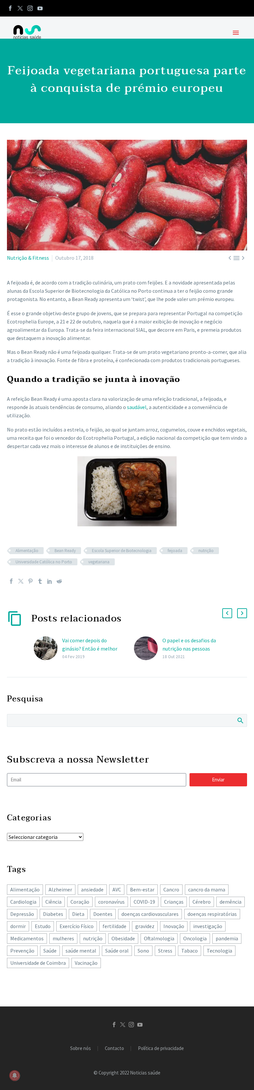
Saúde (50, 950)
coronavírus (111, 901)
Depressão (22, 914)
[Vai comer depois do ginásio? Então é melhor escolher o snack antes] (48, 648)
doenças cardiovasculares (150, 914)
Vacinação (86, 962)
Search (240, 720)
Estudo (43, 926)
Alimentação (27, 550)
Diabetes (53, 914)
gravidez (144, 926)
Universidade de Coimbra (38, 962)
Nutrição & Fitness (28, 257)
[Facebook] (10, 8)
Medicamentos (27, 938)
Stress (165, 950)
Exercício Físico (77, 926)
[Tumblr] (40, 581)
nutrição (206, 550)
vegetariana (98, 562)
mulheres (63, 938)
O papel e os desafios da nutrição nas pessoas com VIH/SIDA (189, 648)
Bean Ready (65, 550)
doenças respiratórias (212, 914)
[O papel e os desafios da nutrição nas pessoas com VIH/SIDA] (148, 648)
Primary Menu (236, 33)
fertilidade (114, 926)
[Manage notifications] (14, 1075)
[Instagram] (30, 8)
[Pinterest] (30, 581)
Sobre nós (80, 1048)
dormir (18, 926)
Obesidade (123, 938)
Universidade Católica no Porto (44, 562)
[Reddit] (59, 581)
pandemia (227, 938)
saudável (137, 407)
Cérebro (201, 901)
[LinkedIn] (49, 581)
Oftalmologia (159, 938)
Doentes (102, 914)
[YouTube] (40, 8)
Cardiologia (23, 901)
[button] (227, 613)
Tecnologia (219, 950)
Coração (79, 901)
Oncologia (195, 938)
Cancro (171, 889)
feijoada (175, 550)
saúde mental (80, 950)
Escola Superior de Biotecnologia (121, 550)
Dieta (78, 914)
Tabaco (189, 950)
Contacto (114, 1048)
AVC (116, 889)
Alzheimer (60, 889)
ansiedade (92, 889)
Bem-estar (142, 889)
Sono (143, 950)
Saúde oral (117, 950)
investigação (207, 926)
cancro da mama (206, 889)
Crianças (174, 901)
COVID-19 (144, 901)
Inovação (173, 926)
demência (230, 901)
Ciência (53, 901)
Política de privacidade (161, 1048)
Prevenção (22, 950)
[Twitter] (20, 8)
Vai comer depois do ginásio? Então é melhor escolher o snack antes (89, 648)
